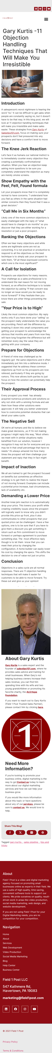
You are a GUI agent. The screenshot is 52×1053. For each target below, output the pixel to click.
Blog (5, 960)
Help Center (9, 965)
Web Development (12, 947)
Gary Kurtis (11, 665)
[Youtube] (49, 9)
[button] (46, 19)
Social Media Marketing (15, 956)
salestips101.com (26, 668)
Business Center (11, 969)
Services (7, 943)
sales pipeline (31, 842)
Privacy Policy (10, 1041)
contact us (19, 807)
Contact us (23, 782)
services (28, 804)
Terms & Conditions (13, 1050)
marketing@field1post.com (23, 998)
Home (6, 934)
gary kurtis (15, 842)
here (40, 707)
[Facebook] (40, 9)
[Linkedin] (36, 9)
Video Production (12, 952)
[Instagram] (44, 9)
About (6, 938)
